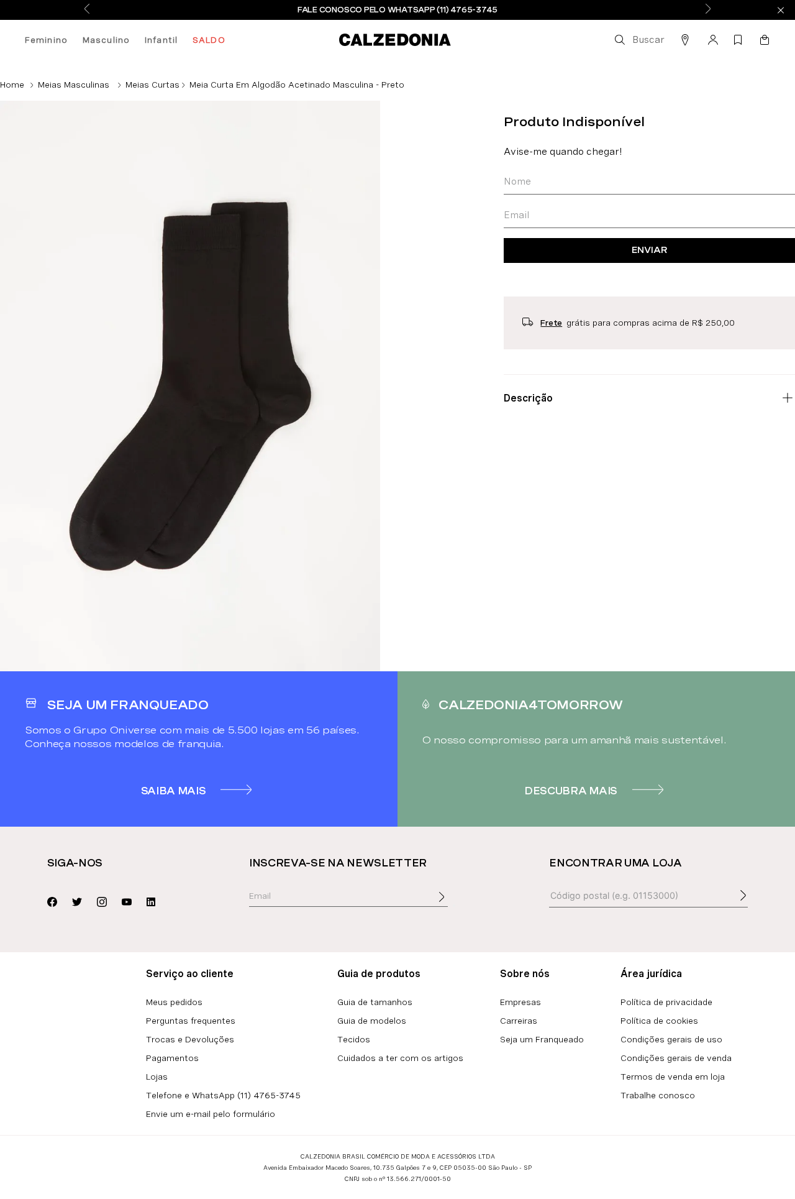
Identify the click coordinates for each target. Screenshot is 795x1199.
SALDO (209, 40)
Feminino (46, 40)
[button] (638, 39)
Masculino (106, 40)
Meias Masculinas (73, 85)
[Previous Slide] (87, 9)
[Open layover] (454, 905)
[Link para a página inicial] (12, 84)
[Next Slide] (708, 9)
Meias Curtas (152, 85)
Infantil (161, 40)
